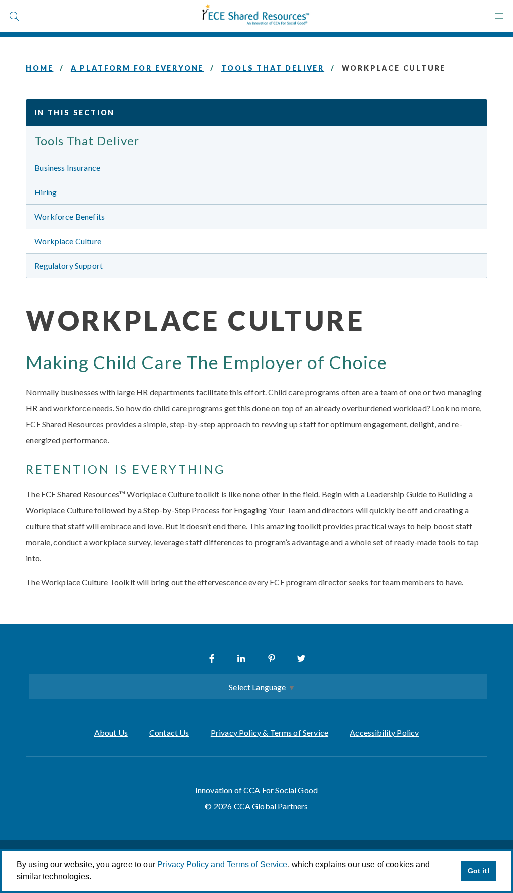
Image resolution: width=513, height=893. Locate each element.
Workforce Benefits (69, 216)
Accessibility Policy (384, 732)
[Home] (256, 16)
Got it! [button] (479, 871)
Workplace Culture (67, 241)
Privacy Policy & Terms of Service (269, 732)
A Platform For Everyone (137, 68)
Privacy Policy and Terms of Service (222, 864)
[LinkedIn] (241, 658)
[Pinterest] (272, 658)
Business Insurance (67, 167)
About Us (111, 732)
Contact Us (169, 732)
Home (39, 68)
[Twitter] (301, 658)
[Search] (14, 16)
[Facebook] (212, 658)
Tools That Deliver (272, 68)
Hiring (45, 192)
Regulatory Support (68, 265)
